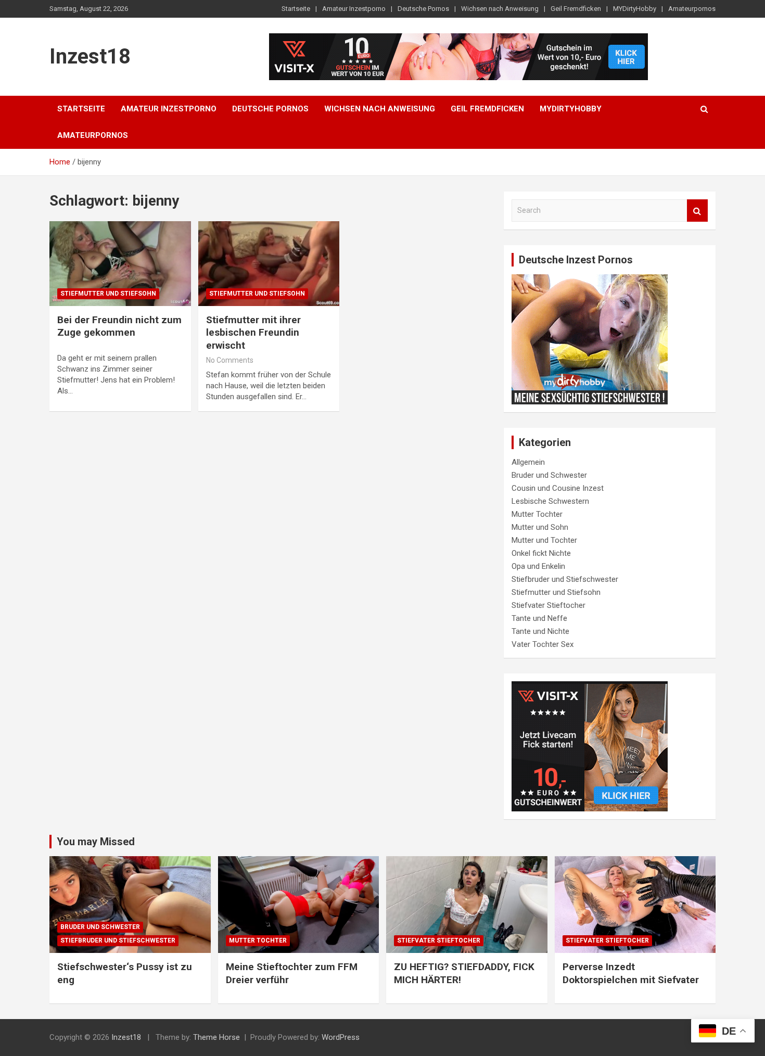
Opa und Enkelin (538, 566)
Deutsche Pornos (423, 8)
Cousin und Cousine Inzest (558, 488)
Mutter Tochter (537, 514)
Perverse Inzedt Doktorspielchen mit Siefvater (631, 973)
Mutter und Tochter (544, 540)
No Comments (229, 360)
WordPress (341, 1037)
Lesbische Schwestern (550, 501)
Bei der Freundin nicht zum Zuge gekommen (119, 326)
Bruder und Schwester (549, 475)
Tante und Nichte (540, 631)
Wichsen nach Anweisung (500, 8)
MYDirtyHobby (634, 8)
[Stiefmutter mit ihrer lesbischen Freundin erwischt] (269, 263)
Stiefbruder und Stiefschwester (565, 579)
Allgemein (528, 462)
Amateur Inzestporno (354, 8)
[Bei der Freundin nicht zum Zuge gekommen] (120, 263)
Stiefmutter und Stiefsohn (108, 293)
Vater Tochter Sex (542, 644)
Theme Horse (216, 1037)
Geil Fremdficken (576, 8)
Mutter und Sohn (540, 527)
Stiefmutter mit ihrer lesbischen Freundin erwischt (253, 332)
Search (697, 210)
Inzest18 (90, 56)
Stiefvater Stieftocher (548, 605)
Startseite (296, 8)
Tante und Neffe (539, 618)
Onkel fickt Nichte (541, 553)
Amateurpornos (692, 8)
